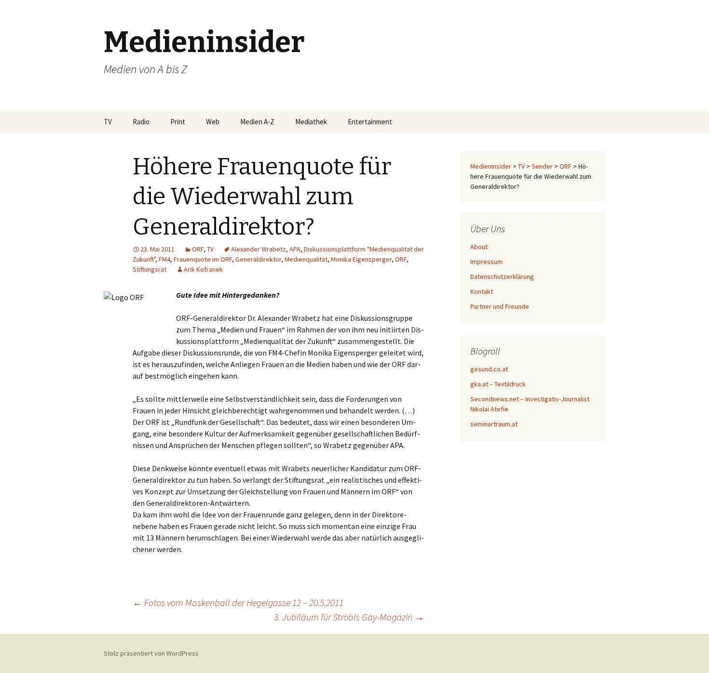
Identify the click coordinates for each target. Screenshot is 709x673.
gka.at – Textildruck (498, 384)
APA (294, 249)
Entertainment (370, 121)
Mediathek (311, 121)
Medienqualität (306, 259)
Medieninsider (490, 166)
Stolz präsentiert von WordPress (151, 653)
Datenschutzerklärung (502, 276)
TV (108, 121)
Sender (542, 166)
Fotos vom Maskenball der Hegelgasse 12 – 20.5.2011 (238, 602)
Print (177, 121)
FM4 (164, 259)
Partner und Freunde (499, 306)
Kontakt (481, 291)
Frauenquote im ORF (203, 259)
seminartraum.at (494, 424)
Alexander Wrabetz (258, 249)
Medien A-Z (257, 121)
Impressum (486, 261)
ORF (198, 249)
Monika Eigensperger (361, 259)
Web (212, 121)
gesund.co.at (489, 369)
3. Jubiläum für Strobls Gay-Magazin (349, 617)
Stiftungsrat (149, 269)
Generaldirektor (258, 259)
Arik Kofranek (203, 269)
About (479, 246)
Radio (141, 121)
